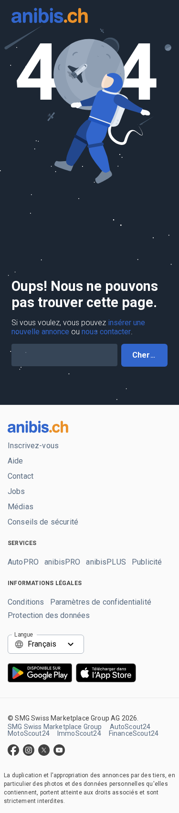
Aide (15, 461)
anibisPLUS (106, 562)
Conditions (26, 602)
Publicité (147, 562)
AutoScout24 (130, 726)
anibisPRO (62, 562)
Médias (20, 507)
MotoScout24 (29, 733)
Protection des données (49, 615)
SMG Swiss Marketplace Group (55, 726)
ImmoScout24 (79, 733)
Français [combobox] (42, 643)
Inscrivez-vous (33, 446)
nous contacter (106, 331)
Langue (23, 634)
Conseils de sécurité (43, 522)
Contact (20, 476)
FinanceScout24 (133, 733)
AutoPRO (23, 562)
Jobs (16, 491)
